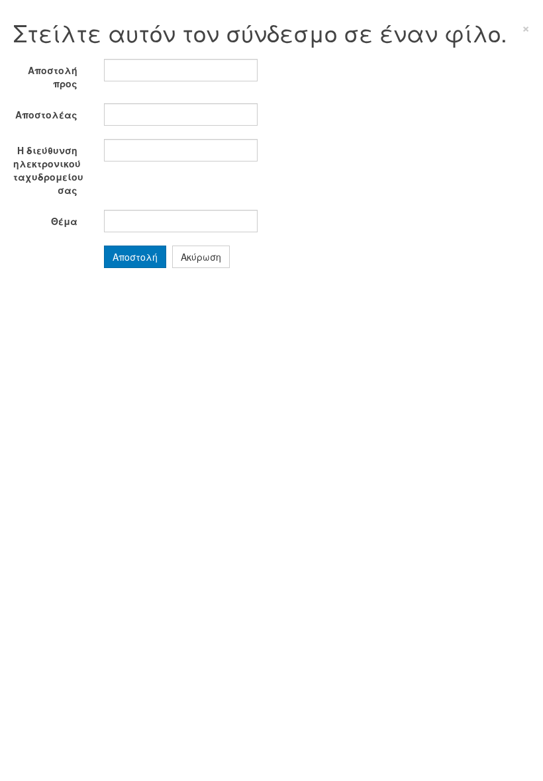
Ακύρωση (201, 256)
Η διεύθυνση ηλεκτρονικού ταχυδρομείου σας (48, 170)
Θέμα (64, 221)
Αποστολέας (46, 114)
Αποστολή (135, 256)
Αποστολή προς (52, 77)
